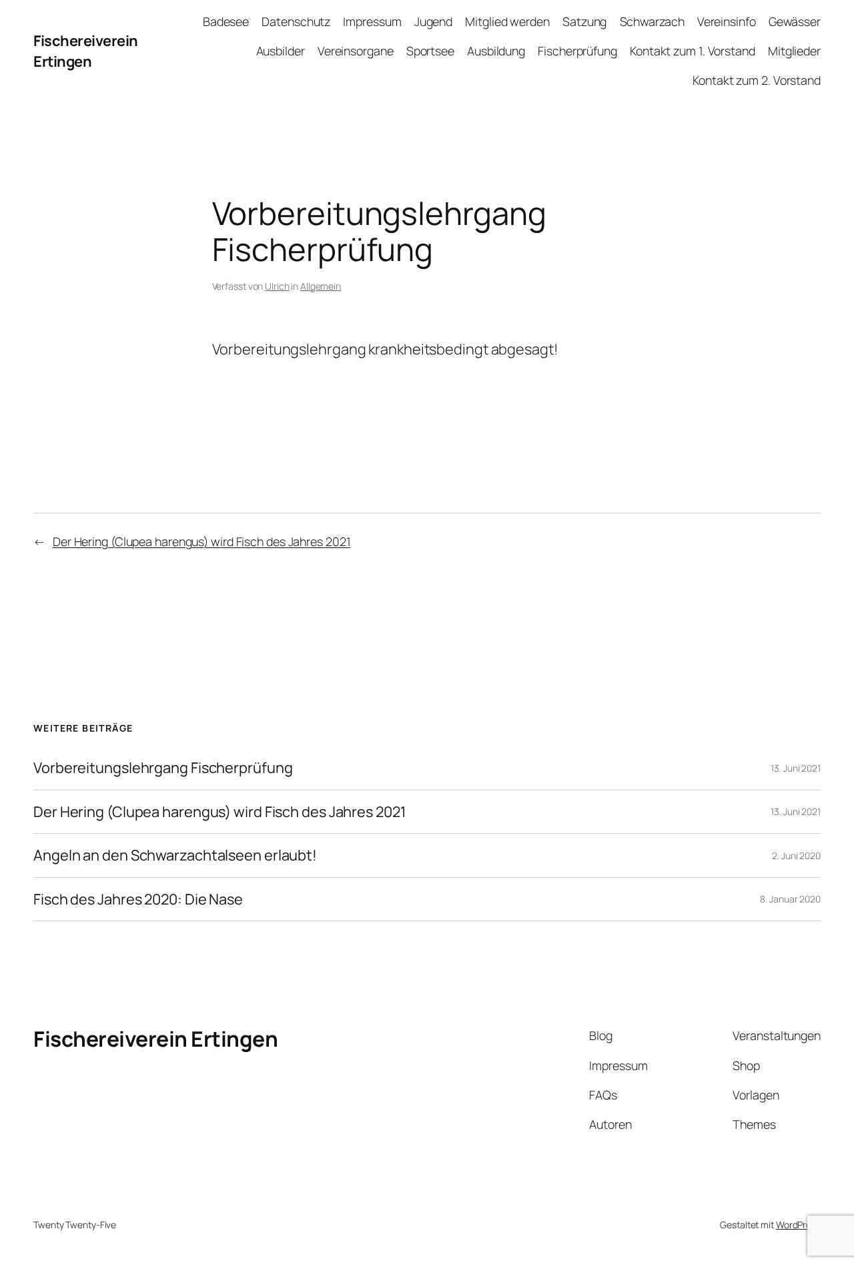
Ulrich (277, 286)
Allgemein (320, 286)
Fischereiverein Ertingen (85, 51)
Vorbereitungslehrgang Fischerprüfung (162, 768)
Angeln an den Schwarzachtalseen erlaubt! (175, 855)
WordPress (798, 1224)
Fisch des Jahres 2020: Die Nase (138, 899)
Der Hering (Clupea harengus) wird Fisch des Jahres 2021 (202, 541)
